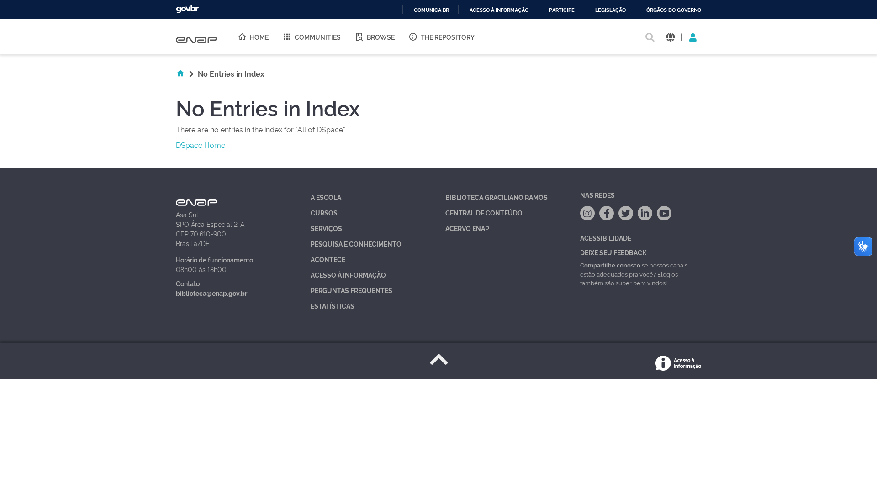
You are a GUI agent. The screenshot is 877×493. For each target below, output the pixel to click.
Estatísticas (332, 305)
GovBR (187, 9)
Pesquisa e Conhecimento (356, 243)
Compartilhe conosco (610, 265)
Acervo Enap (467, 228)
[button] (670, 36)
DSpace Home (200, 145)
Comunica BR (431, 10)
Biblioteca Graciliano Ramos (496, 197)
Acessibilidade (605, 237)
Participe (562, 10)
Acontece (328, 259)
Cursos (324, 212)
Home (259, 36)
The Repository (448, 36)
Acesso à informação (499, 10)
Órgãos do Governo (673, 10)
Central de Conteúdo (484, 212)
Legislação (610, 10)
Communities (318, 36)
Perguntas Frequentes (351, 290)
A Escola (326, 197)
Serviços (326, 228)
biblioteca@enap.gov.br (211, 292)
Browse (381, 36)
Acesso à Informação (348, 274)
